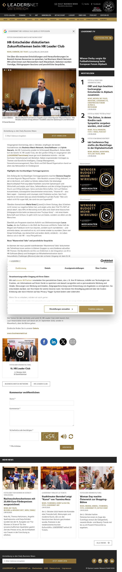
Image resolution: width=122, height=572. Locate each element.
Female (32, 510)
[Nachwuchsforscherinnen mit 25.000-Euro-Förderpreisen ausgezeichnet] (20, 478)
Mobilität (43, 19)
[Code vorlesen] (63, 436)
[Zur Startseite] (20, 6)
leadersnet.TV (88, 32)
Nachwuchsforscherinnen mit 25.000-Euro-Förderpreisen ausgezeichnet (19, 502)
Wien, (27, 510)
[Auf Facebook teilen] (44, 341)
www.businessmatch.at (17, 333)
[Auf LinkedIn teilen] (53, 341)
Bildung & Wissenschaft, (14, 510)
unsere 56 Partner (24, 280)
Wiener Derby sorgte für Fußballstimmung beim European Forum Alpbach (93, 61)
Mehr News (7, 460)
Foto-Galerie (9, 15)
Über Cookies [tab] (101, 268)
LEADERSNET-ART (53, 505)
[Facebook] (94, 561)
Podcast (93, 15)
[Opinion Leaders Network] (108, 6)
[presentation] (7, 95)
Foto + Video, (93, 132)
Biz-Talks (80, 19)
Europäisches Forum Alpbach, (96, 104)
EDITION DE (104, 15)
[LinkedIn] (112, 561)
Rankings (103, 19)
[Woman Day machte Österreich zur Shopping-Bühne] (96, 478)
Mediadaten (37, 568)
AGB (46, 568)
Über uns (82, 15)
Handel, (95, 506)
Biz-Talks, (104, 98)
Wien (103, 154)
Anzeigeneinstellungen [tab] (74, 268)
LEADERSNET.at (8, 568)
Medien (12, 19)
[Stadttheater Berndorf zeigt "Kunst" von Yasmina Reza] (58, 478)
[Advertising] (96, 180)
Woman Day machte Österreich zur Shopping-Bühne (93, 499)
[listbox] (39, 95)
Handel (29, 19)
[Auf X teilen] (63, 341)
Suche (86, 4)
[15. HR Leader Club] (20, 349)
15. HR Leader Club (20, 368)
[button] (4, 70)
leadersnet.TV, (102, 101)
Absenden (66, 447)
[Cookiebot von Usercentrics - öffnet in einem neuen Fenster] (102, 261)
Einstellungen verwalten (60, 309)
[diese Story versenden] (72, 341)
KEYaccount (102, 508)
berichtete (18, 155)
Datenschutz (55, 568)
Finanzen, (102, 130)
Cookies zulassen (95, 309)
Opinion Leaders (92, 19)
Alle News (101, 543)
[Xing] (106, 561)
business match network (16, 384)
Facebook (96, 4)
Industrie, (92, 101)
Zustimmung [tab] (20, 268)
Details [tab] (48, 268)
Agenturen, (105, 152)
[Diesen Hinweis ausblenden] (73, 31)
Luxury (72, 15)
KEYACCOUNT (60, 15)
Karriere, (16, 52)
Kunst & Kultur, (63, 503)
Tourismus (62, 19)
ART (36, 15)
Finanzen (53, 19)
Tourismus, (52, 503)
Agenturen (21, 19)
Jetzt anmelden (59, 136)
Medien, (96, 98)
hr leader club (41, 384)
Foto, (44, 505)
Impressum (66, 568)
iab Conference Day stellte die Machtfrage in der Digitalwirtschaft (100, 145)
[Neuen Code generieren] (71, 436)
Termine (22, 15)
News (5, 19)
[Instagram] (100, 561)
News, (9, 52)
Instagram (92, 107)
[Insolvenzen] (96, 9)
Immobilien (46, 15)
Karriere (72, 19)
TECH (36, 19)
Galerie (36, 328)
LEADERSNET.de (23, 568)
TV (30, 15)
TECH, (95, 130)
